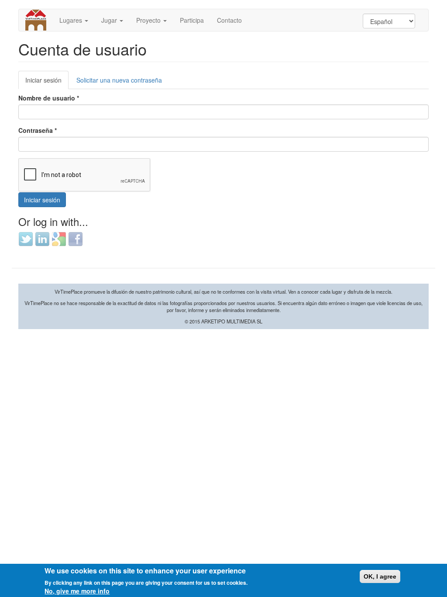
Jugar (110, 20)
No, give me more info (77, 591)
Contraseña (37, 130)
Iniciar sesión (47, 82)
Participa (192, 20)
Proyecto (149, 20)
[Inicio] (39, 20)
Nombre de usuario (48, 98)
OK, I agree (380, 576)
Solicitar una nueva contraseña (119, 80)
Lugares (71, 20)
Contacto (229, 20)
